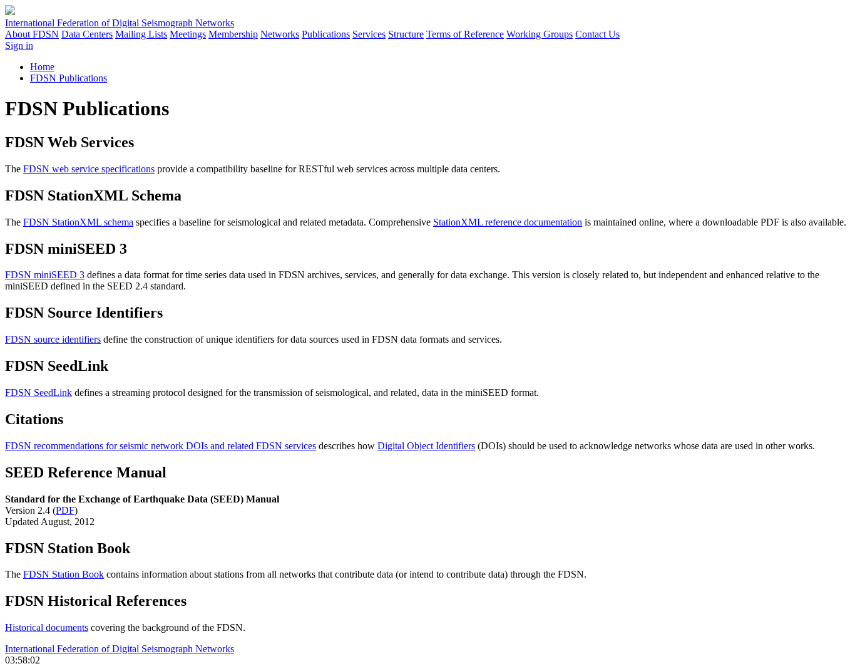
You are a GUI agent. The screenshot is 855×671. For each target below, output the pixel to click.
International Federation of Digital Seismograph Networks (119, 648)
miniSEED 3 (44, 274)
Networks (279, 34)
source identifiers (53, 339)
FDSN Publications (68, 78)
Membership (233, 34)
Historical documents (46, 627)
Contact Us (597, 34)
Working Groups (539, 34)
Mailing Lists (141, 34)
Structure (406, 34)
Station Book (63, 574)
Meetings (188, 34)
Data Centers (87, 34)
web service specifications (89, 169)
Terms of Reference (465, 34)
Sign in (19, 45)
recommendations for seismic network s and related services (160, 445)
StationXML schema (78, 222)
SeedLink (38, 392)
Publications (326, 34)
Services (369, 34)
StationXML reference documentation (507, 222)
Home (42, 66)
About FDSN (32, 34)
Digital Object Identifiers (426, 445)
